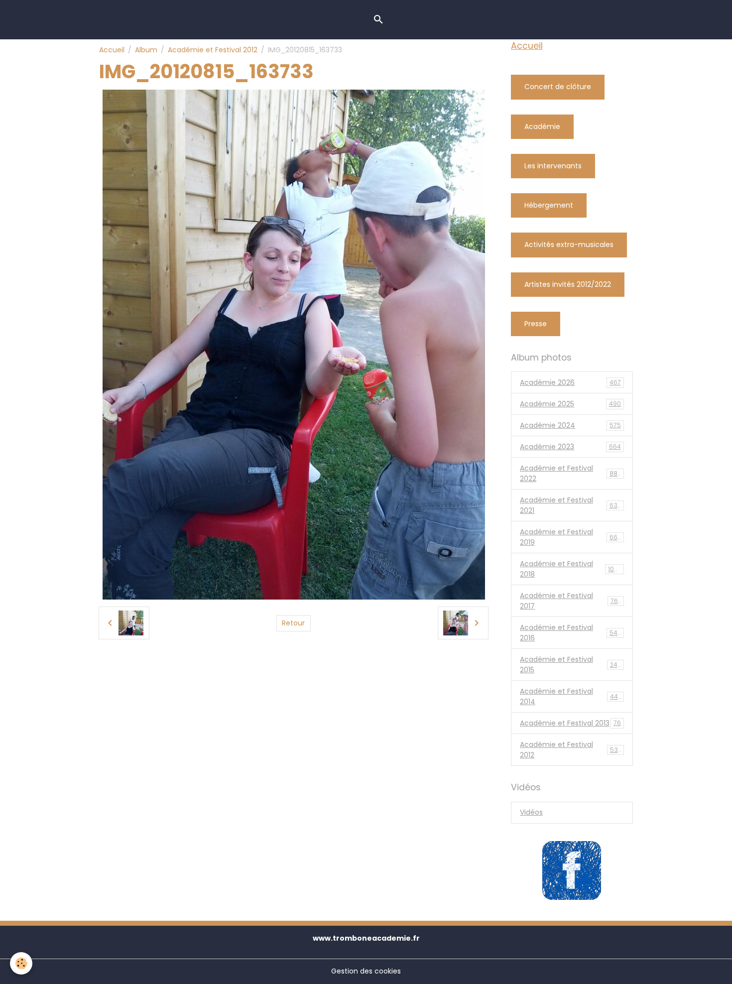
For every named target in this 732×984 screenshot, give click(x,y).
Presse (535, 324)
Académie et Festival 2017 (570, 601)
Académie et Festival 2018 (570, 569)
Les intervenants (553, 166)
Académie (542, 126)
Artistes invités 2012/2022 (567, 284)
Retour (293, 623)
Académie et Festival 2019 (570, 537)
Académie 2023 (570, 447)
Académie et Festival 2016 (570, 632)
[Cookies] (21, 963)
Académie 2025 (570, 404)
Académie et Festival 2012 (212, 50)
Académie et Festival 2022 (570, 473)
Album (146, 50)
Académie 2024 (570, 425)
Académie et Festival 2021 (570, 505)
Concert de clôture (557, 87)
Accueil (111, 50)
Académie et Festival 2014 (570, 696)
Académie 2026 (570, 382)
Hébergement (548, 205)
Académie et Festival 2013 (570, 723)
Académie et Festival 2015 (570, 664)
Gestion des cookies (366, 971)
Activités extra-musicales (568, 244)
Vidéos (531, 812)
